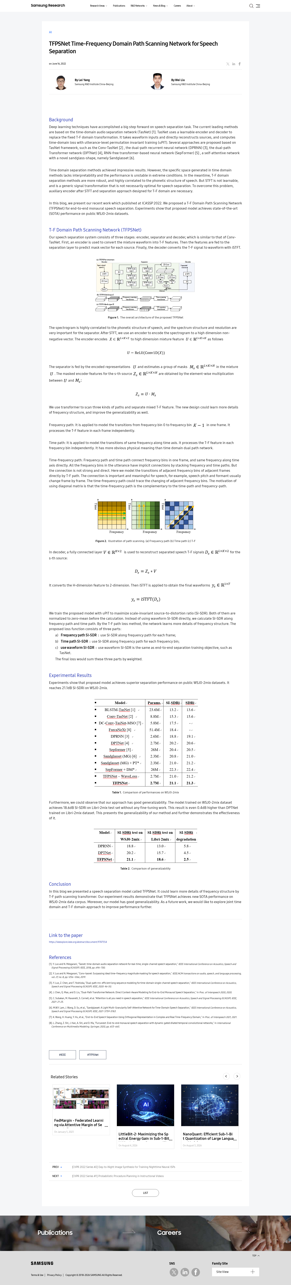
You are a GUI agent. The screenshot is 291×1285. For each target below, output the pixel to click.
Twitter (174, 1272)
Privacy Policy (54, 1275)
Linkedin (184, 1272)
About (189, 5)
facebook (239, 63)
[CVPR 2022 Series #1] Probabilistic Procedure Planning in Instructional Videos (118, 1176)
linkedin (233, 63)
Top (256, 1255)
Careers (177, 5)
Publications (119, 5)
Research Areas (97, 5)
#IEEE (62, 1054)
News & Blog (159, 5)
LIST (145, 1193)
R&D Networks (138, 5)
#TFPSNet (93, 1054)
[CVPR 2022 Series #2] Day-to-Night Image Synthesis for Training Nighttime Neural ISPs (123, 1167)
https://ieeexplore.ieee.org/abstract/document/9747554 (78, 942)
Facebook (195, 1272)
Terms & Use (37, 1275)
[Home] (48, 5)
